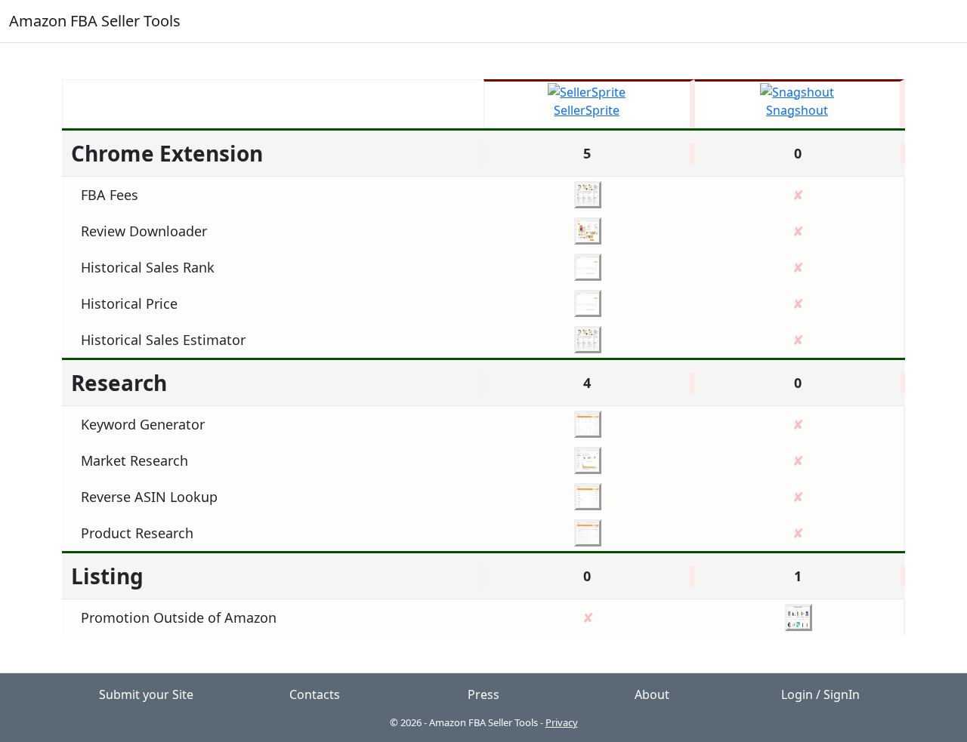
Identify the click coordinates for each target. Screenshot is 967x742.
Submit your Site (146, 694)
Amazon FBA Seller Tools (95, 21)
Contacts (314, 694)
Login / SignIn (820, 694)
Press (483, 694)
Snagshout (797, 110)
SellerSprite (586, 110)
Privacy (561, 722)
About (652, 694)
